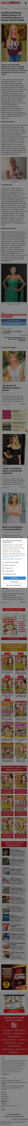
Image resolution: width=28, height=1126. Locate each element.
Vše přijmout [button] (14, 578)
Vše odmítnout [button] (14, 582)
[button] (14, 559)
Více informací (17, 557)
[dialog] (14, 563)
